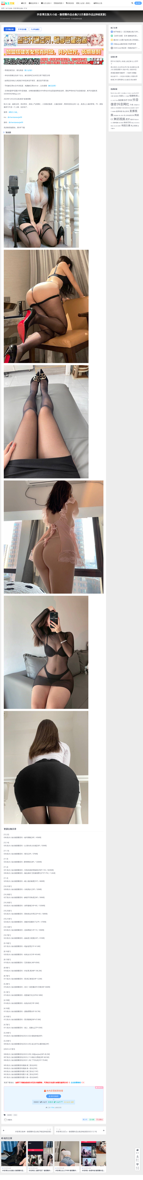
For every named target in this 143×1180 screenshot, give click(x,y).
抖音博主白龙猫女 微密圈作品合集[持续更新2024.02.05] (13, 1171)
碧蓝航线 (116, 115)
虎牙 (128, 119)
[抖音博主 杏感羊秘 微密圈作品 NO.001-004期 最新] (93, 1153)
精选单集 (33, 3)
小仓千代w (115, 100)
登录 (138, 3)
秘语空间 (131, 115)
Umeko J (129, 93)
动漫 (121, 95)
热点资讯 (126, 111)
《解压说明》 (52, 86)
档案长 (10, 1120)
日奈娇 (136, 105)
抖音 (15, 1115)
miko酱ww (124, 93)
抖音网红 (123, 104)
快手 (126, 100)
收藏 (92, 1119)
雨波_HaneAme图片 (116, 126)
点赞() (100, 1119)
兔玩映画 (116, 96)
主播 (112, 96)
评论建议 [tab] (36, 29)
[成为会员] (54, 41)
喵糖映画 (133, 95)
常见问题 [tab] (23, 29)
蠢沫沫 (132, 119)
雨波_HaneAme (135, 122)
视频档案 (58, 3)
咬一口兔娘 (126, 96)
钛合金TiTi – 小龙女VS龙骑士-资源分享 (124, 76)
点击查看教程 (76, 1082)
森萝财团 (119, 111)
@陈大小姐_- (13, 112)
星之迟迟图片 (131, 108)
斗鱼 (131, 104)
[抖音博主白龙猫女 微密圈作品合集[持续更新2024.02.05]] (13, 1153)
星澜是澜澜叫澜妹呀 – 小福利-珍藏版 (123, 73)
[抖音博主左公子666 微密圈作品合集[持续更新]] (66, 1153)
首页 (24, 3)
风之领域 (134, 125)
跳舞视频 (115, 123)
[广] (54, 62)
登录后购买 (54, 1096)
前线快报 (70, 3)
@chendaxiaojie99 (15, 117)
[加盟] (54, 53)
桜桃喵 (114, 111)
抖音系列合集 (18, 8)
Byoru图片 (118, 93)
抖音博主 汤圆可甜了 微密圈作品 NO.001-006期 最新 (40, 1171)
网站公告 (99, 3)
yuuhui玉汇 (135, 93)
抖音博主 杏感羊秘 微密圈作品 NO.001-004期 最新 (92, 1171)
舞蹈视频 (119, 119)
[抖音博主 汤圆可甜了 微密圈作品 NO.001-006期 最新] (40, 1153)
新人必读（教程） (84, 3)
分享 (85, 1119)
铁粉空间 (127, 122)
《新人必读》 (28, 70)
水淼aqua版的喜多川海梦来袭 (124, 44)
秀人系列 (121, 115)
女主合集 (46, 3)
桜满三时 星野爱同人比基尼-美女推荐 (124, 80)
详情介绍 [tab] (10, 29)
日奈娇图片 (119, 108)
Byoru (113, 93)
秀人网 (126, 115)
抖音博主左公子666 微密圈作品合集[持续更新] (66, 1171)
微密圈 (9, 1115)
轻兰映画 (121, 122)
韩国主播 (125, 125)
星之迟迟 (125, 108)
